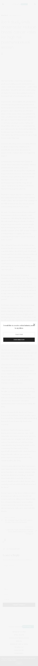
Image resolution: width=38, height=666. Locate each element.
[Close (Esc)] (34, 325)
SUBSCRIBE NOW (19, 339)
